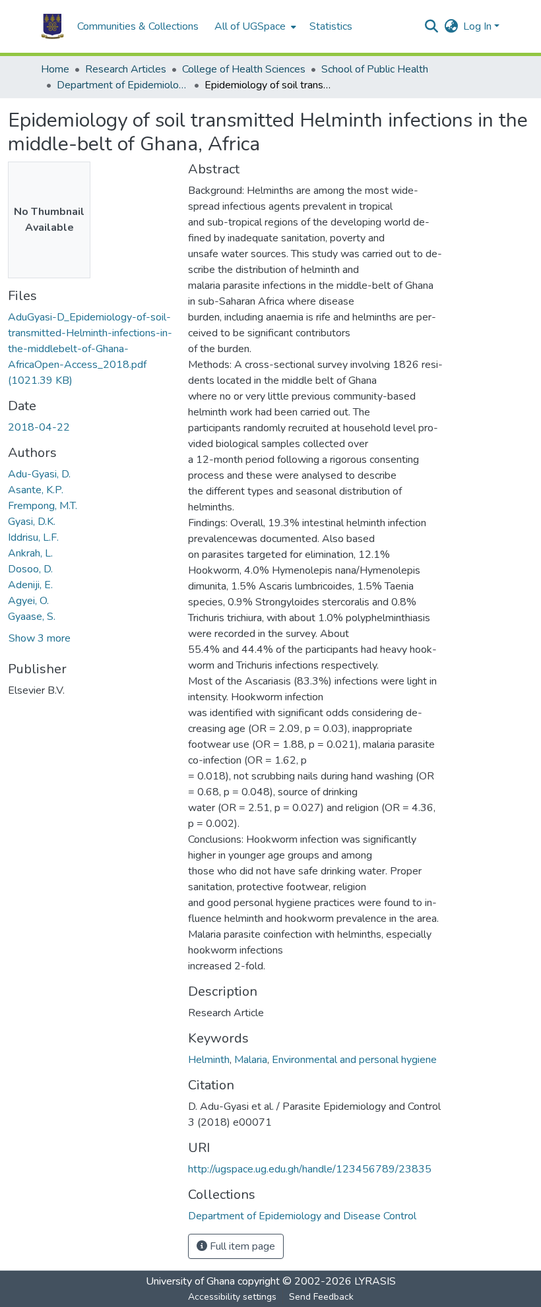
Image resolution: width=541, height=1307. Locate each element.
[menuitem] (254, 26)
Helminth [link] (209, 1059)
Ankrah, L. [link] (30, 553)
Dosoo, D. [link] (30, 569)
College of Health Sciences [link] (243, 69)
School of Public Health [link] (374, 69)
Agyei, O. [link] (28, 600)
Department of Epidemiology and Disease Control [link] (123, 85)
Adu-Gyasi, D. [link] (39, 474)
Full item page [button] (241, 1246)
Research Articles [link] (125, 69)
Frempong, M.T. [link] (42, 506)
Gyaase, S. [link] (31, 616)
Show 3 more (40, 638)
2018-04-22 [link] (39, 427)
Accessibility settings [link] (232, 1297)
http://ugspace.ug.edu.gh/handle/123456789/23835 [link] (309, 1169)
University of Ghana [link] (190, 1281)
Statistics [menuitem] (330, 26)
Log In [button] (478, 26)
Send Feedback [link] (321, 1297)
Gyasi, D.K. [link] (31, 521)
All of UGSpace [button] (250, 26)
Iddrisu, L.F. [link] (33, 537)
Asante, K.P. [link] (35, 490)
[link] (90, 348)
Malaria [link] (250, 1059)
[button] (52, 26)
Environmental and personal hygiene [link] (354, 1059)
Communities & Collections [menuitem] (138, 26)
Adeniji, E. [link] (30, 585)
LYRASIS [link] (375, 1281)
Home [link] (55, 69)
